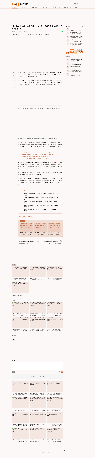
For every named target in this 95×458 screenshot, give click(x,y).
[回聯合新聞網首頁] (15, 4)
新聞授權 (37, 450)
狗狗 (20, 216)
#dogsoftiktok (25, 154)
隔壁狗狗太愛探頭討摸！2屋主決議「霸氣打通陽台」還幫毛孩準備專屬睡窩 (41, 205)
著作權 (45, 450)
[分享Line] (13, 76)
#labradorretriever (43, 154)
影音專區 (48, 7)
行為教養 (26, 7)
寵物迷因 (66, 7)
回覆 (62, 371)
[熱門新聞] (82, 26)
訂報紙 (58, 450)
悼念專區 (71, 7)
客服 (34, 450)
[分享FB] (13, 72)
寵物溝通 (25, 216)
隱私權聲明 (49, 450)
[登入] (79, 3)
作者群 (82, 7)
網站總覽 (66, 450)
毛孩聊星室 (60, 7)
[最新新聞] (82, 57)
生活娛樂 (32, 7)
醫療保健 (37, 7)
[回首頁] (20, 4)
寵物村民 (77, 7)
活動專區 (54, 7)
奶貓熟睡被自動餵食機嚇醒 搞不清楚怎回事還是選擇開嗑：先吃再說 (41, 198)
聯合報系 (54, 450)
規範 (14, 371)
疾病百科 (43, 7)
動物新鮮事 (15, 7)
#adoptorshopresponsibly (39, 156)
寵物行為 (30, 216)
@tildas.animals (29, 152)
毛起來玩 (21, 7)
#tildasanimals (27, 156)
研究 (54, 162)
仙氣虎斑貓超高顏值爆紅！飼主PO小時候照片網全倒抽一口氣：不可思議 (41, 194)
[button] (75, 3)
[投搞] (77, 3)
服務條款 (42, 450)
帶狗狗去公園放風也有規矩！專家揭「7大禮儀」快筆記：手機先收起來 (41, 202)
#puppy (51, 154)
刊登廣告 (28, 450)
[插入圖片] (59, 372)
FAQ (32, 450)
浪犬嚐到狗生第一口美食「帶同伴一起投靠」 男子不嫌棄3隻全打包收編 (40, 209)
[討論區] (13, 79)
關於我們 (62, 450)
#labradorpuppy (33, 154)
